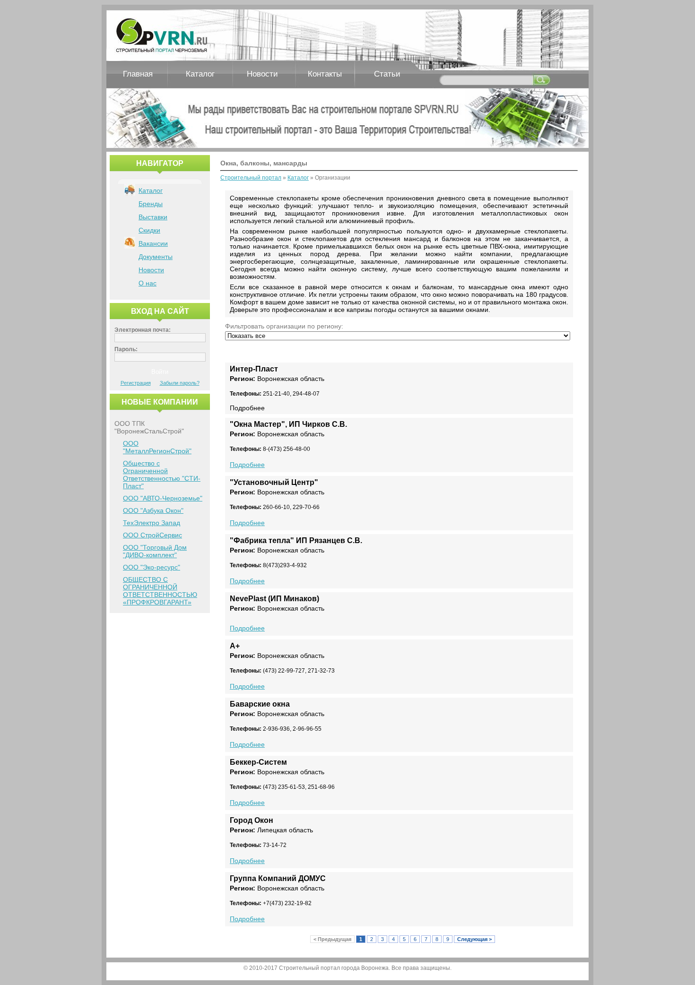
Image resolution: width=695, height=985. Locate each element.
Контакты (325, 73)
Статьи (387, 73)
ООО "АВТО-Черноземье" (162, 498)
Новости (262, 73)
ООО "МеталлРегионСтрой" (157, 447)
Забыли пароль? (180, 383)
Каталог (200, 73)
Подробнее (247, 464)
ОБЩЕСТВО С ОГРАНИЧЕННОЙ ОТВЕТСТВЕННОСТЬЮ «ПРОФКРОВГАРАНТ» (160, 591)
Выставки (153, 217)
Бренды (151, 203)
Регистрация (136, 383)
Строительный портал (250, 177)
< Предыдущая (332, 939)
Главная (138, 73)
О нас (147, 283)
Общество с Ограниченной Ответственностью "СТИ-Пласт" (161, 474)
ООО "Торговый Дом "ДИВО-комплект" (155, 551)
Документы (156, 256)
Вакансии (153, 243)
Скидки (149, 230)
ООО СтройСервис (152, 535)
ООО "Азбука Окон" (153, 510)
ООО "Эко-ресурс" (151, 567)
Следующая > (474, 939)
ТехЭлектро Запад (151, 523)
